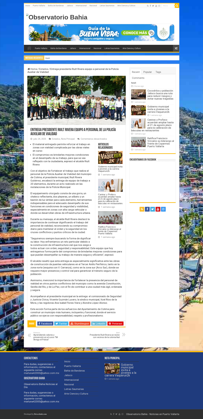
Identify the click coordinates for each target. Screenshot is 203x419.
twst (47, 58)
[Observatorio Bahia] (56, 16)
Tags (158, 71)
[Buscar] (177, 5)
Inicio (27, 6)
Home (33, 69)
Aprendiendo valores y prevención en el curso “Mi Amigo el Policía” (45, 336)
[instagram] (159, 6)
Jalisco (70, 6)
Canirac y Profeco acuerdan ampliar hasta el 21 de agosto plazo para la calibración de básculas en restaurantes (110, 199)
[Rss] (148, 6)
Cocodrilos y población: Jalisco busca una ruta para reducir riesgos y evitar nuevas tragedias (94, 58)
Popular (147, 71)
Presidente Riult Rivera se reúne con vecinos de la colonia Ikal (105, 335)
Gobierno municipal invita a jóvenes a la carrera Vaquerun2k (110, 168)
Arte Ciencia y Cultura (126, 6)
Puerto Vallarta (39, 6)
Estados (43, 69)
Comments (138, 77)
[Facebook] (150, 6)
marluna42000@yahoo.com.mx (41, 373)
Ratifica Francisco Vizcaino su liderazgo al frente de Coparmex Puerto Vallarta (109, 230)
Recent (136, 71)
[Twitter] (153, 6)
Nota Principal (68, 139)
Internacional (81, 6)
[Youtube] (156, 6)
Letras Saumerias (107, 6)
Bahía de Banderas (56, 6)
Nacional (93, 6)
